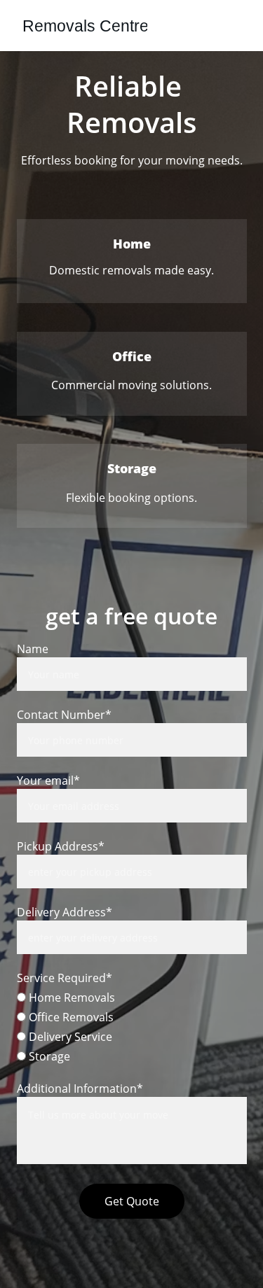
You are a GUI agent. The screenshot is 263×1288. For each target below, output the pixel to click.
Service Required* (64, 978)
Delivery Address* (64, 912)
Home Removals (70, 997)
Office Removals (70, 1017)
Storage (48, 1056)
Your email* (48, 780)
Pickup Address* (60, 846)
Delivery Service (69, 1036)
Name (32, 649)
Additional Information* (80, 1088)
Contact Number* (64, 714)
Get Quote (131, 1201)
